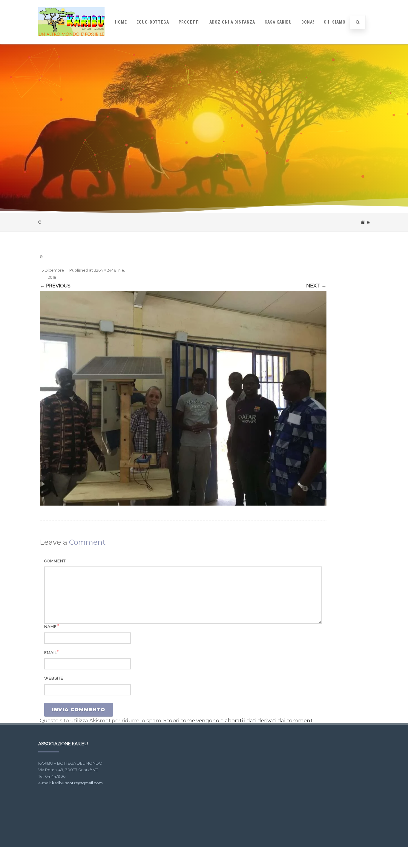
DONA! (307, 22)
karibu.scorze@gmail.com (77, 782)
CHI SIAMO (335, 22)
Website (53, 678)
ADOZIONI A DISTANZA (232, 22)
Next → (316, 286)
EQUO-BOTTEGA (152, 22)
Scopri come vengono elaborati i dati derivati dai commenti (238, 720)
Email (50, 652)
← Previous (55, 286)
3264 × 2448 (105, 270)
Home (121, 22)
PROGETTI (189, 22)
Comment (55, 561)
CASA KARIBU (278, 22)
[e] (183, 398)
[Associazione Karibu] (71, 41)
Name (50, 626)
